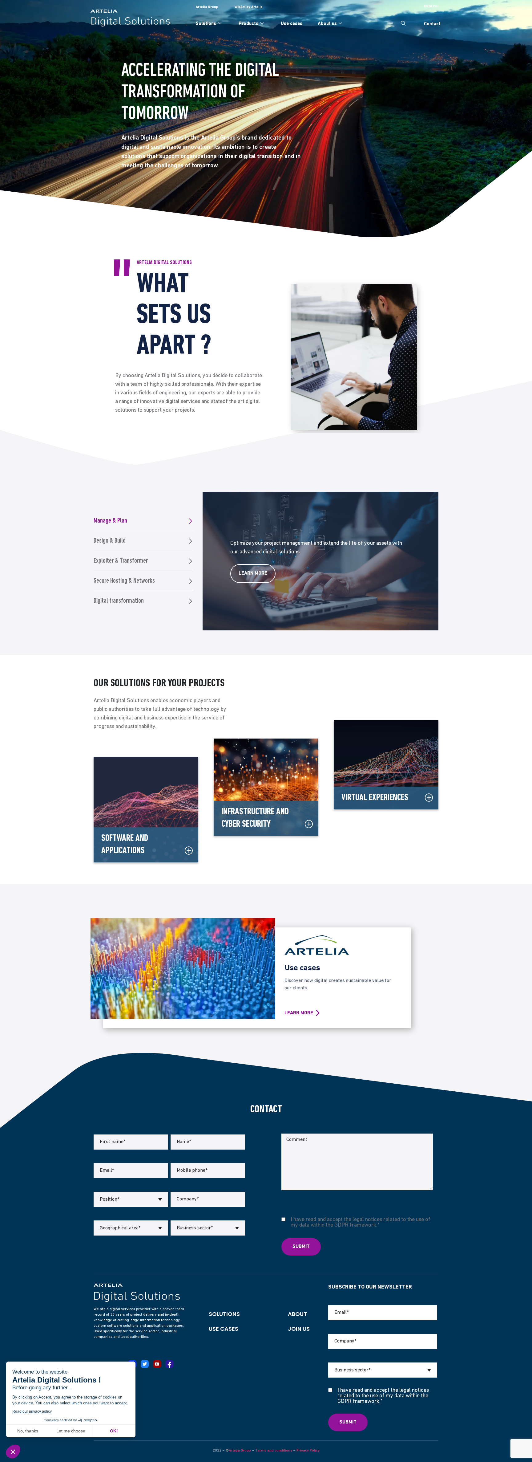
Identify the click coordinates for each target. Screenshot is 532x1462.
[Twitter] (145, 1364)
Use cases (291, 24)
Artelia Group (240, 1450)
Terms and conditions (273, 1450)
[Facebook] (169, 1364)
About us (327, 24)
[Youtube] (157, 1364)
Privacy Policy (308, 1450)
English (431, 6)
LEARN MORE (298, 1013)
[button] (403, 24)
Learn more (253, 573)
